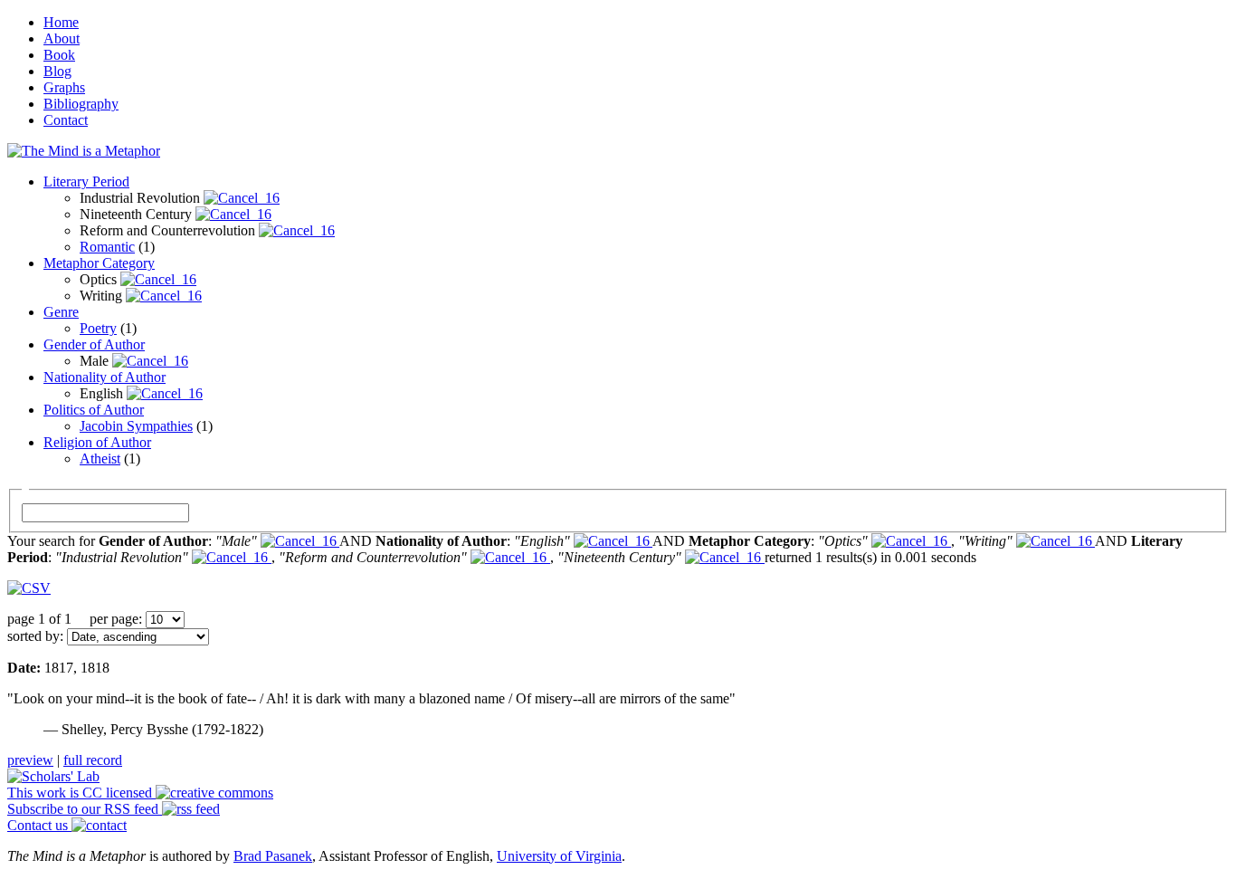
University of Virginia (559, 856)
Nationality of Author (104, 377)
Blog (57, 71)
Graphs (64, 87)
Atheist (100, 458)
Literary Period (86, 181)
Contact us (39, 825)
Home (61, 22)
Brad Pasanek (272, 856)
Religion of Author (97, 442)
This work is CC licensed (81, 792)
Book (59, 54)
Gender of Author (94, 344)
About (61, 38)
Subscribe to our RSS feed (84, 809)
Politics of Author (93, 409)
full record (92, 760)
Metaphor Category (99, 263)
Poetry (98, 328)
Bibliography (81, 103)
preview (30, 760)
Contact (65, 120)
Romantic (107, 246)
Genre (61, 312)
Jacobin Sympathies (136, 426)
